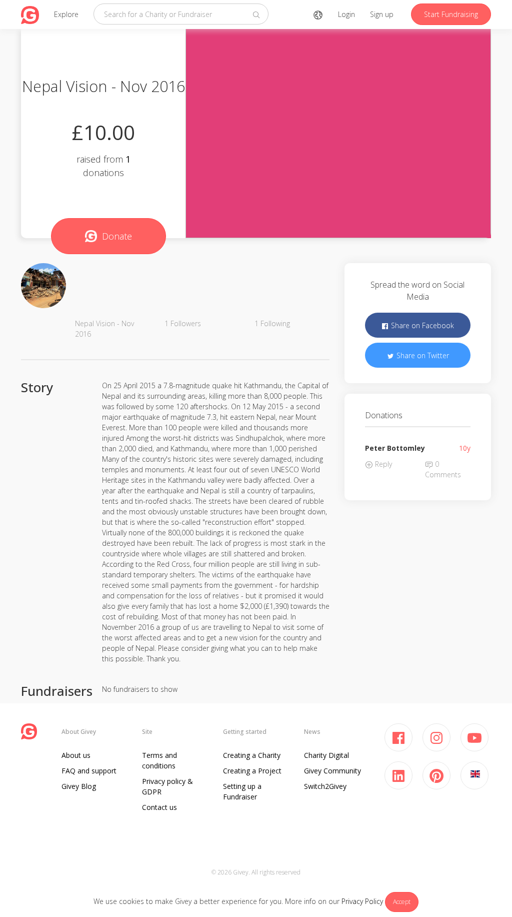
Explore (66, 14)
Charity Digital (326, 755)
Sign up (382, 14)
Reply (382, 464)
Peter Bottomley (395, 448)
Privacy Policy (362, 901)
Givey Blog (79, 786)
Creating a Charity (251, 755)
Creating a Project (252, 770)
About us (76, 755)
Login (346, 14)
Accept (401, 901)
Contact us (159, 807)
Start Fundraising (451, 14)
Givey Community (332, 770)
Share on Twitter (421, 355)
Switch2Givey (325, 786)
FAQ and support (89, 770)
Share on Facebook (421, 325)
